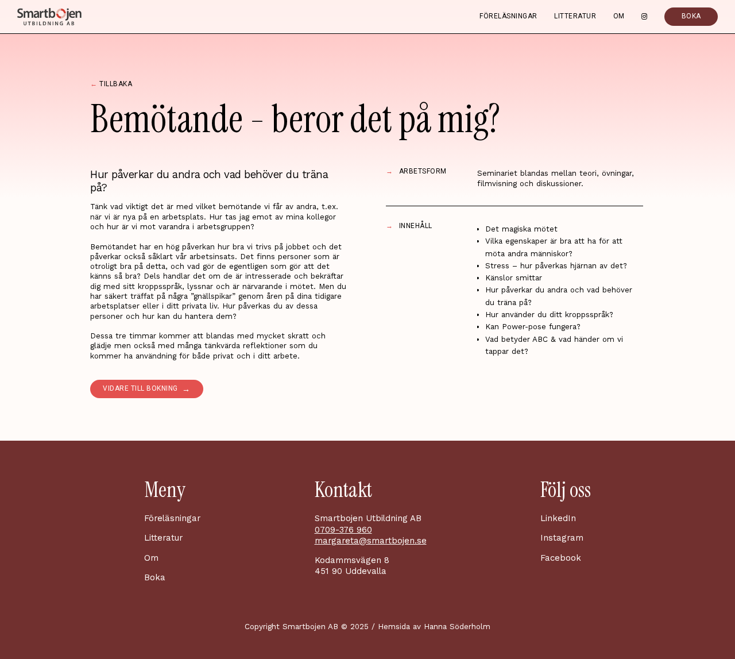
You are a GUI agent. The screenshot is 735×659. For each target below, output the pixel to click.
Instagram (561, 538)
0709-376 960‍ (343, 530)
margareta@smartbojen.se (371, 540)
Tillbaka (111, 84)
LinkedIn (558, 518)
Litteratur (575, 16)
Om (619, 16)
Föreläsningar (508, 16)
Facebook (560, 558)
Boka (154, 577)
